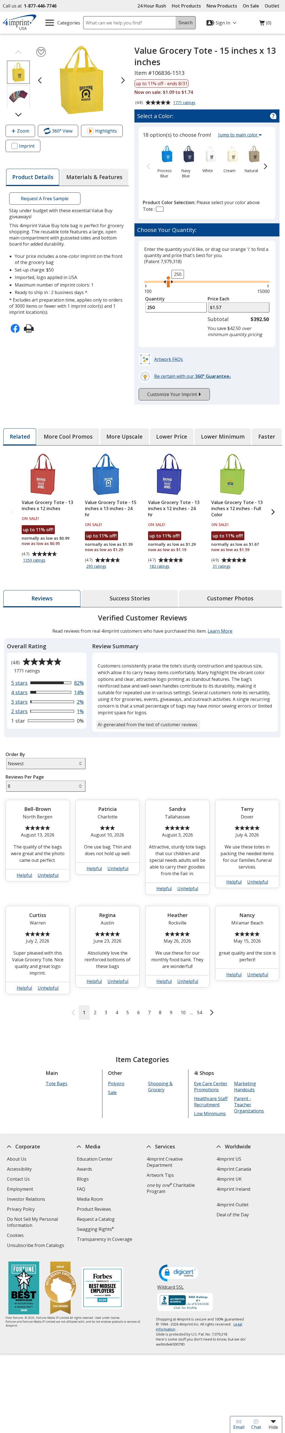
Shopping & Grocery (160, 1086)
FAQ (81, 1189)
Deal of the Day (233, 1215)
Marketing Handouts (245, 1086)
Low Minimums (210, 1114)
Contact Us (18, 1179)
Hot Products (186, 6)
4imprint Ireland (233, 1189)
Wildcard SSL (171, 1289)
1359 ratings (35, 560)
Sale (112, 1092)
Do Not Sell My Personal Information (32, 1223)
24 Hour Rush (151, 6)
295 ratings (97, 566)
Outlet (273, 6)
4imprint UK (229, 1179)
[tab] (32, 177)
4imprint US (229, 1159)
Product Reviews (94, 1209)
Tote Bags (56, 1083)
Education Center (95, 1159)
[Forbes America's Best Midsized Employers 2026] (102, 1288)
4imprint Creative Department (165, 1162)
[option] (164, 161)
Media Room (90, 1199)
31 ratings (222, 566)
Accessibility (19, 1169)
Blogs (83, 1179)
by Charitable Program (171, 1188)
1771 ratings (185, 103)
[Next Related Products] (273, 512)
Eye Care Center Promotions (210, 1086)
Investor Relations (26, 1200)
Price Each (218, 299)
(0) (265, 24)
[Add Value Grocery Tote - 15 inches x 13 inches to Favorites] (41, 51)
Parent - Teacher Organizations (249, 1104)
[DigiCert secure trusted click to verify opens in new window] (180, 1273)
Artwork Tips (160, 1175)
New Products (222, 6)
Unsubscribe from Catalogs (36, 1246)
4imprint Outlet (233, 1205)
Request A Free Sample (45, 198)
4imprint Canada (234, 1169)
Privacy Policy (21, 1210)
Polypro (116, 1083)
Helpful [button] (24, 875)
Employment (20, 1189)
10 (183, 1012)
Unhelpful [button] (48, 875)
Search (185, 22)
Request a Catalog (96, 1219)
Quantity (155, 299)
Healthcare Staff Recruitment (211, 1101)
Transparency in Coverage (105, 1240)
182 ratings (160, 566)
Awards (84, 1169)
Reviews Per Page (25, 777)
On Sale (251, 6)
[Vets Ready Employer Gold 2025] (60, 1288)
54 (199, 1012)
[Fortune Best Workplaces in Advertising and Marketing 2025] (24, 1288)
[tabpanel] (142, 816)
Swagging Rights (95, 1229)
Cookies (16, 1236)
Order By (15, 754)
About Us (16, 1159)
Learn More (220, 631)
